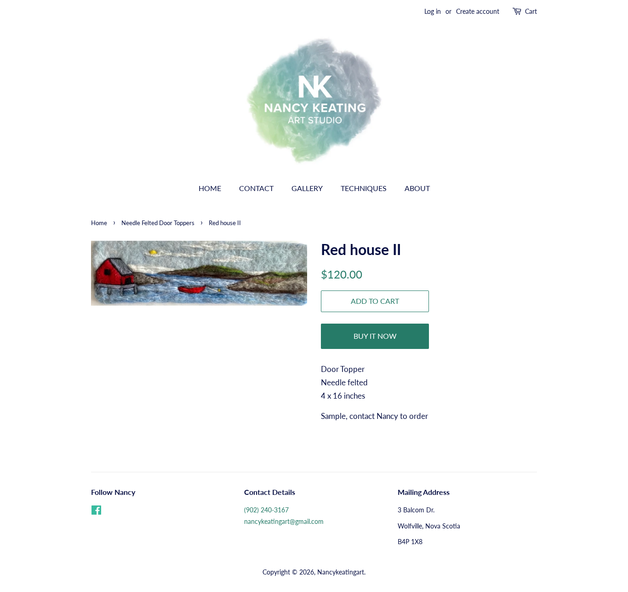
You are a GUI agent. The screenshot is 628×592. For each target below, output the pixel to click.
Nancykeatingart (340, 572)
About (417, 188)
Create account (477, 11)
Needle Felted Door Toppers (157, 222)
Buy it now (375, 335)
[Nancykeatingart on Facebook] (96, 512)
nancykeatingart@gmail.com (284, 521)
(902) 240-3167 (266, 510)
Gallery (307, 188)
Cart (531, 11)
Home (210, 188)
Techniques (364, 188)
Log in (432, 11)
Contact (256, 188)
